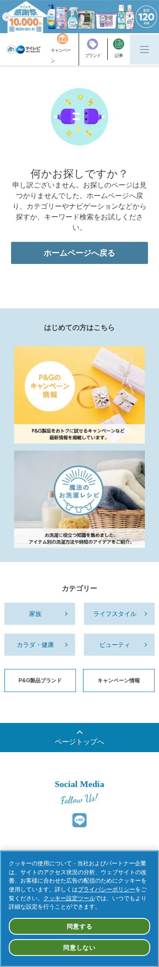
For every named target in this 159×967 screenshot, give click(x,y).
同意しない (79, 947)
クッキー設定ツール (69, 898)
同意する (80, 926)
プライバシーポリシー (106, 889)
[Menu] (144, 49)
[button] (6, 16)
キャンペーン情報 (119, 680)
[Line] (79, 820)
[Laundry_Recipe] (79, 499)
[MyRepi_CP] (79, 394)
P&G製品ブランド (40, 680)
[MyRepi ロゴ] (24, 49)
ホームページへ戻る (79, 252)
